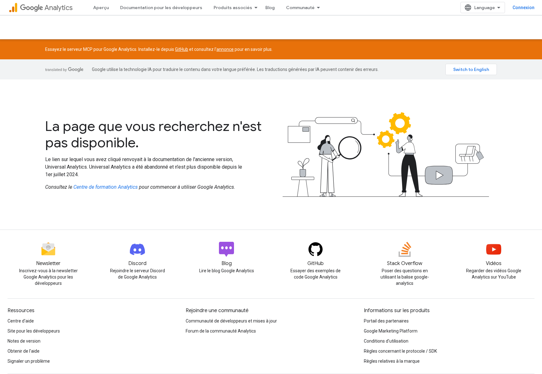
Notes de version (24, 341)
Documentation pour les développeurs (161, 7)
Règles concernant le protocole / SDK (400, 351)
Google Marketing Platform (390, 330)
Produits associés (233, 7)
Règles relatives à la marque (392, 361)
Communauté (300, 7)
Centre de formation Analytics (105, 187)
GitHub (181, 49)
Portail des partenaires (386, 320)
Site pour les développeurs (34, 330)
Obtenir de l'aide (24, 351)
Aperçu (101, 7)
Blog (270, 7)
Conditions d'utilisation (386, 341)
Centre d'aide (21, 320)
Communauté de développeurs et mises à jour (231, 320)
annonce (225, 49)
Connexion (523, 7)
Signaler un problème (29, 361)
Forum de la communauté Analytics (221, 330)
